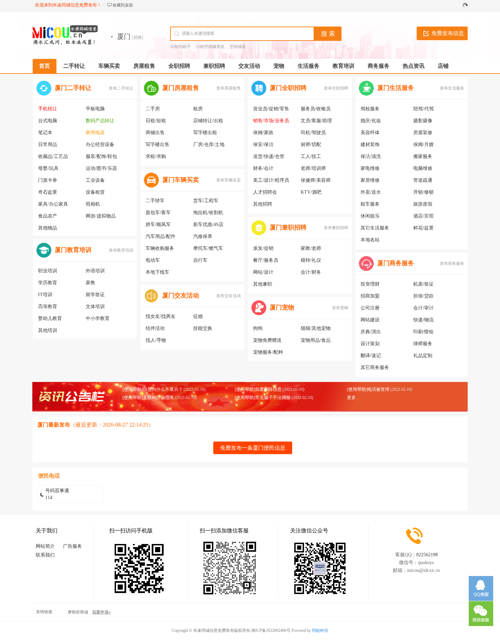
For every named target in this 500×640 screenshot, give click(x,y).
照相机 (93, 204)
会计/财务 (311, 272)
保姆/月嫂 (423, 144)
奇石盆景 (47, 192)
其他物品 (47, 227)
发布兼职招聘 (336, 227)
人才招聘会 (265, 192)
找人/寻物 (156, 340)
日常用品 (47, 144)
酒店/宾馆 (423, 216)
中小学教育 (98, 318)
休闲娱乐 (370, 216)
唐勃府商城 (78, 612)
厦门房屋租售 (180, 87)
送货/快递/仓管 (268, 156)
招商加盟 (370, 296)
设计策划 (370, 343)
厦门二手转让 (73, 87)
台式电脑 (47, 120)
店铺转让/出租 (208, 120)
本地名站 (370, 239)
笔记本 (45, 132)
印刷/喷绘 (423, 331)
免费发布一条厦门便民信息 (252, 448)
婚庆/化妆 (371, 120)
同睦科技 (320, 630)
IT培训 (45, 294)
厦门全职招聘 (288, 87)
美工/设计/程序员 (271, 180)
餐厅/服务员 (265, 260)
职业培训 (47, 270)
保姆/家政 (263, 132)
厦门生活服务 (395, 87)
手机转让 (47, 108)
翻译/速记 (371, 355)
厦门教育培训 (73, 249)
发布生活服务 (452, 88)
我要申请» (101, 612)
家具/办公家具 (53, 204)
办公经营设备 (100, 144)
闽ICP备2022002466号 (270, 630)
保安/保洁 (263, 144)
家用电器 (95, 132)
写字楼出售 (157, 144)
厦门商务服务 (395, 263)
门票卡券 (47, 180)
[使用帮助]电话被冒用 (368, 389)
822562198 (427, 554)
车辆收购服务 (160, 248)
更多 (351, 397)
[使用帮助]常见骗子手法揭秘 (262, 397)
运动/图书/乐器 (101, 168)
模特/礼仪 (311, 260)
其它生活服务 (375, 227)
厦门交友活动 (180, 295)
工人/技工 (311, 156)
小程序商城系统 (210, 46)
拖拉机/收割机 (208, 212)
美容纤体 (370, 132)
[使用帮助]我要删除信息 (258, 389)
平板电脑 (95, 108)
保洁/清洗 (371, 156)
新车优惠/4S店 (208, 224)
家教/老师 (311, 248)
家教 (90, 282)
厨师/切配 (311, 144)
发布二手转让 (121, 88)
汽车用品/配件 (161, 236)
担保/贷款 (423, 296)
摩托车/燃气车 (208, 248)
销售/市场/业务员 (271, 120)
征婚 (198, 316)
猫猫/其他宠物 (316, 328)
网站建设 (370, 319)
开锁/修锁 (423, 192)
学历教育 (47, 282)
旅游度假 (422, 204)
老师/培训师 (313, 168)
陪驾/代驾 (423, 108)
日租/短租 (156, 120)
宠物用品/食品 (316, 340)
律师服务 (422, 343)
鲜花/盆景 (423, 227)
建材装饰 (370, 144)
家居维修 (370, 180)
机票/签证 (423, 284)
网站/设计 (263, 272)
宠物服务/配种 (268, 352)
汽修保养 (202, 236)
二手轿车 (155, 200)
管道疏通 (422, 180)
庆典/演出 (371, 331)
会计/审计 (423, 307)
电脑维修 (422, 168)
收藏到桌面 (123, 5)
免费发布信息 (447, 33)
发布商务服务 (452, 263)
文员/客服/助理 (316, 120)
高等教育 (47, 306)
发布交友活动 (228, 295)
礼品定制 (422, 355)
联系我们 (45, 555)
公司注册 (370, 307)
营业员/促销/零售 (271, 108)
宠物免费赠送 (267, 340)
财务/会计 (263, 168)
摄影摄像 (422, 120)
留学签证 (95, 294)
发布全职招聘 (336, 88)
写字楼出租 (205, 132)
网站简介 (45, 546)
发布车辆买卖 (228, 180)
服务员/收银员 (316, 108)
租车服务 (370, 204)
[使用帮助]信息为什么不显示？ (152, 389)
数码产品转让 (100, 120)
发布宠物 (340, 307)
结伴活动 (155, 328)
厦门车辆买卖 (180, 179)
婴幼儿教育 (50, 318)
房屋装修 (422, 132)
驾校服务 (370, 108)
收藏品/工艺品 (53, 156)
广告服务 (72, 546)
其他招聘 (262, 204)
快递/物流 (423, 319)
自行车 (200, 260)
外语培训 (95, 270)
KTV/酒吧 (311, 192)
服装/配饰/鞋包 (101, 156)
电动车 (153, 260)
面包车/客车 (158, 212)
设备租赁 (95, 192)
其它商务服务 (375, 367)
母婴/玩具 (48, 168)
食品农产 (47, 216)
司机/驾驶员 (313, 132)
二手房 (153, 108)
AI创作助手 (180, 46)
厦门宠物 (282, 307)
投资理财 (370, 284)
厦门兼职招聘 (288, 227)
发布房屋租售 (228, 88)
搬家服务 (422, 156)
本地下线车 (157, 272)
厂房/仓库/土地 (208, 144)
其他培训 (47, 330)
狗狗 (258, 328)
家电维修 (370, 168)
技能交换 (202, 328)
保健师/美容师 (316, 180)
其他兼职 (262, 284)
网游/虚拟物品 (101, 216)
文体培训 (95, 306)
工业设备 (95, 180)
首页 (44, 66)
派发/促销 (263, 248)
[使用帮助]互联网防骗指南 (148, 397)
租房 (198, 108)
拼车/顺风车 (158, 224)
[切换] (137, 37)
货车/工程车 (205, 200)
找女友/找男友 (161, 316)
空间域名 (238, 46)
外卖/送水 (371, 192)
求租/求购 (156, 156)
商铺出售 (155, 132)
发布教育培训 (121, 250)
